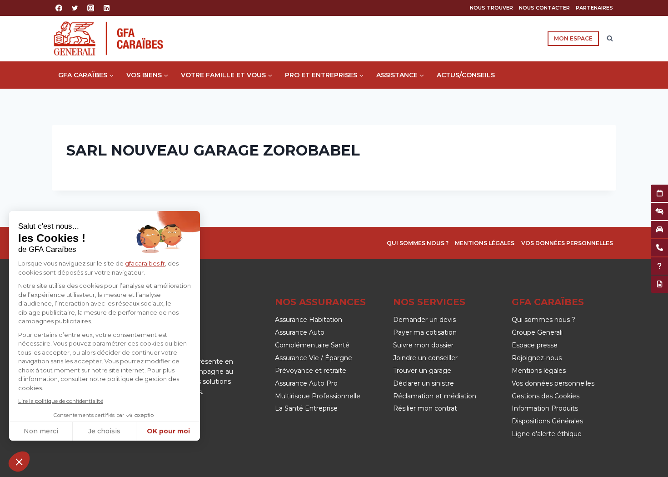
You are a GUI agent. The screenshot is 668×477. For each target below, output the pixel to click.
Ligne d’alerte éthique (547, 434)
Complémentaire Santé (312, 345)
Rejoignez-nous (537, 358)
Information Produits (545, 408)
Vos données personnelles (567, 243)
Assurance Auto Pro (306, 383)
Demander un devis (424, 320)
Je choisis (104, 431)
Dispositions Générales (547, 421)
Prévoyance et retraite (310, 371)
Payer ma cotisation (425, 332)
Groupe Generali (537, 332)
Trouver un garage (422, 371)
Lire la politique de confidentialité (60, 400)
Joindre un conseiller (425, 358)
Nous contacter (544, 8)
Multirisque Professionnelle (317, 396)
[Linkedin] (107, 8)
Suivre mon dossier (423, 345)
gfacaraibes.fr (145, 263)
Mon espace (573, 38)
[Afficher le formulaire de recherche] (609, 38)
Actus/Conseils (466, 75)
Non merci (41, 431)
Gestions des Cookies (545, 396)
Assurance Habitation (308, 320)
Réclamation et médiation (434, 396)
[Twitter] (75, 8)
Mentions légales (484, 243)
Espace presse (535, 345)
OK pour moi (168, 431)
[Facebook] (59, 8)
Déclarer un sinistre (423, 383)
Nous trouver (491, 8)
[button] (19, 461)
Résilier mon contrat (425, 408)
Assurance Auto (299, 332)
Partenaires (594, 8)
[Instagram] (91, 8)
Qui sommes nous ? (418, 243)
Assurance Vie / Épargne (313, 358)
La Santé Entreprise (306, 408)
